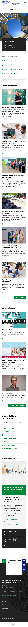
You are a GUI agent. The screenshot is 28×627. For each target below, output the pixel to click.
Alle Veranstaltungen (18, 405)
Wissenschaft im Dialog (11, 73)
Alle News (21, 297)
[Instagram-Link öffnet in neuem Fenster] (24, 561)
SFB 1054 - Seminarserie (11, 442)
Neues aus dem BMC (10, 61)
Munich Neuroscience (10, 438)
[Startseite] (4, 561)
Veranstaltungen (9, 65)
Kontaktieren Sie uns (11, 522)
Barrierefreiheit (6, 611)
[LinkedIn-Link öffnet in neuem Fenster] (24, 565)
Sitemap (4, 601)
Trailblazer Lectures (9, 431)
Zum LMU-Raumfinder (10, 595)
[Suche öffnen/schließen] (25, 3)
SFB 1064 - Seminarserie (11, 445)
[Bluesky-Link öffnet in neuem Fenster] (24, 569)
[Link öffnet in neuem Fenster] (14, 567)
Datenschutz (5, 605)
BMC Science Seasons (10, 428)
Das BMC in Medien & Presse (13, 525)
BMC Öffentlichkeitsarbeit (12, 519)
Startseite (11, 9)
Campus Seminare (9, 435)
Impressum (5, 608)
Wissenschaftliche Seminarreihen (14, 69)
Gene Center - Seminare (10, 448)
